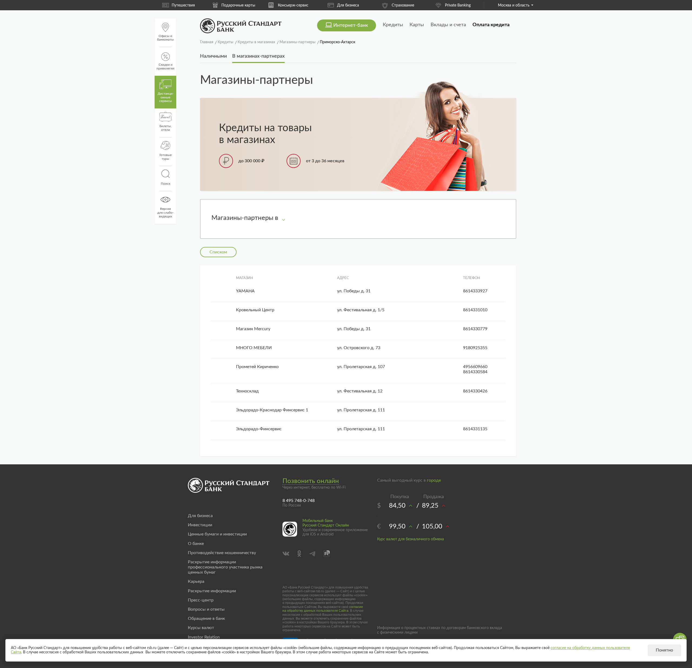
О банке (196, 543)
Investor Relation (204, 637)
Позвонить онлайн (310, 481)
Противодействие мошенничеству (222, 553)
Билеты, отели (165, 127)
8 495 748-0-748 (298, 500)
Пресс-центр (201, 600)
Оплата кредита (491, 24)
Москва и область (514, 5)
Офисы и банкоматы (165, 37)
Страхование (348, 5)
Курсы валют (201, 628)
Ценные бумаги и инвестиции (217, 534)
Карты (417, 24)
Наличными (213, 56)
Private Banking (403, 5)
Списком (218, 252)
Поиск (165, 183)
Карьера (196, 581)
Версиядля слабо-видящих (165, 212)
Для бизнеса (293, 5)
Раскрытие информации (212, 591)
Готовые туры (165, 156)
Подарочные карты (183, 5)
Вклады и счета (448, 24)
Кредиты (393, 24)
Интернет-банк (350, 25)
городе (434, 480)
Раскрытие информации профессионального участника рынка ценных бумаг (225, 567)
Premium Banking (457, 5)
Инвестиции (200, 525)
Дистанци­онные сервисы (166, 97)
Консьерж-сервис (238, 5)
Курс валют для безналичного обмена (410, 539)
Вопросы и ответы (206, 609)
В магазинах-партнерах (258, 56)
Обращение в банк (206, 618)
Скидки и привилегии (165, 66)
